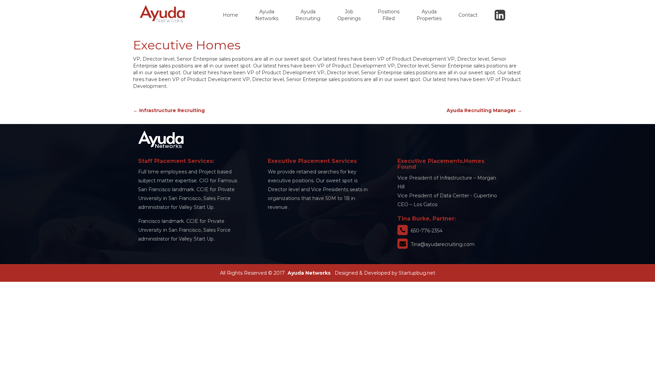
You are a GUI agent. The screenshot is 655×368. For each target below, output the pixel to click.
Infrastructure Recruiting (169, 110)
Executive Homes (187, 44)
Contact (468, 15)
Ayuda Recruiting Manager (484, 110)
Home (230, 15)
